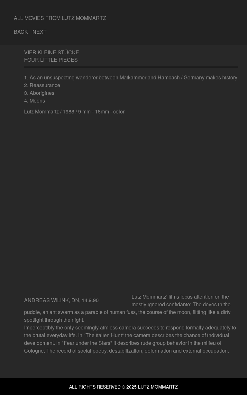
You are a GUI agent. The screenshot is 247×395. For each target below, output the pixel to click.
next (39, 31)
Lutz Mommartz (157, 386)
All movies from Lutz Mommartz (60, 18)
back (21, 31)
